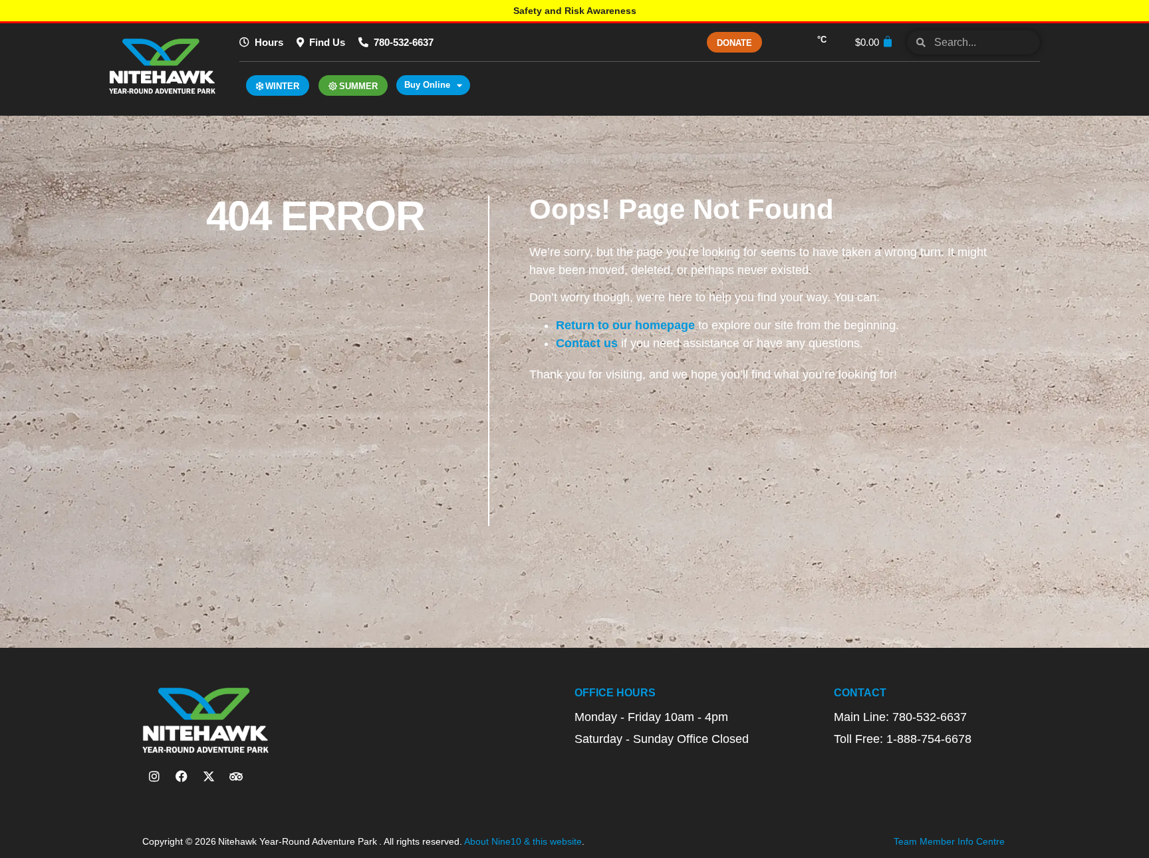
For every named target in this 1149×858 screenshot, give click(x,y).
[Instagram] (154, 776)
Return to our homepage (625, 325)
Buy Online (427, 85)
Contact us (587, 343)
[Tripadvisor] (236, 776)
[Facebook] (181, 776)
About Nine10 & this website (523, 841)
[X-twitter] (209, 776)
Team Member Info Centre (949, 841)
